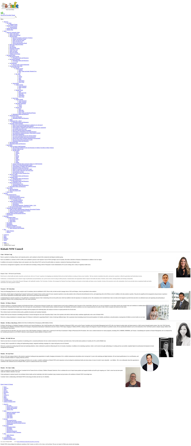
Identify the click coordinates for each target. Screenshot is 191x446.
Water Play (21, 94)
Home (5, 242)
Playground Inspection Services (17, 197)
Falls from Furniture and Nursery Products (22, 37)
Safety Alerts (10, 192)
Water (20, 79)
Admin (26, 441)
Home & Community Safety (13, 32)
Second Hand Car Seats (18, 171)
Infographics (9, 224)
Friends (20, 76)
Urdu (17, 161)
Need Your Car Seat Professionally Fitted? (22, 165)
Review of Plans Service (15, 198)
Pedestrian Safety (14, 177)
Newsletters (9, 222)
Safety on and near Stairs (18, 40)
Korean (17, 155)
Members (23, 441)
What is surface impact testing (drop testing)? (23, 126)
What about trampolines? (18, 134)
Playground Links (14, 142)
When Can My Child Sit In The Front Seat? (23, 170)
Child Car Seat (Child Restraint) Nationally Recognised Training (25, 209)
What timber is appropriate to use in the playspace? (24, 131)
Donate (13, 15)
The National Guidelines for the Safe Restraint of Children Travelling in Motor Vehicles (33, 147)
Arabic (17, 151)
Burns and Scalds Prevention (16, 44)
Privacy (34, 441)
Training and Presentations (16, 201)
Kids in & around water (15, 190)
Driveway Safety (14, 174)
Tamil (17, 158)
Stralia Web (19, 441)
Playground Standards (15, 59)
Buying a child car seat (18, 149)
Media (5, 237)
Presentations (16, 204)
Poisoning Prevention (15, 48)
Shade (11, 119)
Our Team (9, 23)
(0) (4, 13)
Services (6, 193)
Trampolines (21, 80)
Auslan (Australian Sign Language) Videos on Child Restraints (27, 163)
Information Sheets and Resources (21, 58)
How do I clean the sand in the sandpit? (22, 130)
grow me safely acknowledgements (21, 64)
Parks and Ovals (22, 92)
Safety (5, 31)
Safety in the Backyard (15, 35)
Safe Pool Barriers (14, 189)
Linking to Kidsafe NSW (9, 401)
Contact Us (6, 234)
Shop (5, 229)
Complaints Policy (8, 400)
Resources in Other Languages (14, 226)
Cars (20, 72)
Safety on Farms (13, 51)
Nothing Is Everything (15, 54)
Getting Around (19, 68)
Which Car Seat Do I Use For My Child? (22, 169)
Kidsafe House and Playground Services (16, 213)
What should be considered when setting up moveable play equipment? (29, 127)
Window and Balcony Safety (19, 39)
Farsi (17, 154)
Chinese (17, 153)
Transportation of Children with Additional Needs (24, 166)
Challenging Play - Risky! (16, 121)
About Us (6, 21)
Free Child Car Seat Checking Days (21, 173)
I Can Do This (16, 67)
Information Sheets (11, 217)
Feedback (6, 238)
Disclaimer (30, 441)
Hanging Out (19, 107)
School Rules (16, 83)
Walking (20, 70)
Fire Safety (12, 45)
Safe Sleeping (13, 47)
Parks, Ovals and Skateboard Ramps (27, 112)
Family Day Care (14, 49)
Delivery (9, 232)
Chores (20, 106)
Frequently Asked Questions (16, 123)
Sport (20, 78)
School (20, 104)
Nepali (17, 157)
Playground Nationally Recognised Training (20, 210)
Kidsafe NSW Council (12, 25)
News (5, 236)
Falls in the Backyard (18, 41)
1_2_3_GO (15, 62)
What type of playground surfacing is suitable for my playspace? (28, 125)
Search (5, 240)
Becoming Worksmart (21, 103)
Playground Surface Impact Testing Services (20, 206)
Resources (6, 216)
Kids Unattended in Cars (15, 182)
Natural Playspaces (14, 115)
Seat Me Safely (16, 150)
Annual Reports (13, 27)
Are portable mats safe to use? (20, 129)
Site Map (37, 441)
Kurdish (17, 159)
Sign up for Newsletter (6, 15)
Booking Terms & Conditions (17, 212)
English (17, 162)
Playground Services (11, 194)
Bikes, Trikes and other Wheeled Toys (27, 71)
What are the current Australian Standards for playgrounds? (26, 138)
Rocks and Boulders (17, 117)
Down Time (21, 82)
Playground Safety (11, 55)
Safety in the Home (14, 33)
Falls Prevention (13, 36)
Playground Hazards (14, 56)
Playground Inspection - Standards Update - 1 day (24, 205)
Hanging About (19, 90)
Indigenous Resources (12, 225)
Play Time (18, 74)
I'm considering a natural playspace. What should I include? (27, 133)
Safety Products (10, 230)
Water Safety (10, 188)
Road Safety (9, 145)
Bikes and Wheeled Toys (15, 180)
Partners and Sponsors (12, 28)
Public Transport (22, 87)
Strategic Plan (10, 29)
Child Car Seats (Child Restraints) (18, 146)
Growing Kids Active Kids (16, 66)
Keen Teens (15, 98)
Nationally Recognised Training (14, 208)
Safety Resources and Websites (17, 228)
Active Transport (22, 86)
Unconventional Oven (18, 184)
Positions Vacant (13, 24)
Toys (20, 75)
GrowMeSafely (13, 63)
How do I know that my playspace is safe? (23, 139)
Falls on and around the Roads (20, 43)
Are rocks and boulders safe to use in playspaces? (24, 137)
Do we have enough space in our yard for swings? (24, 135)
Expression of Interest (15, 196)
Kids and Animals (14, 52)
